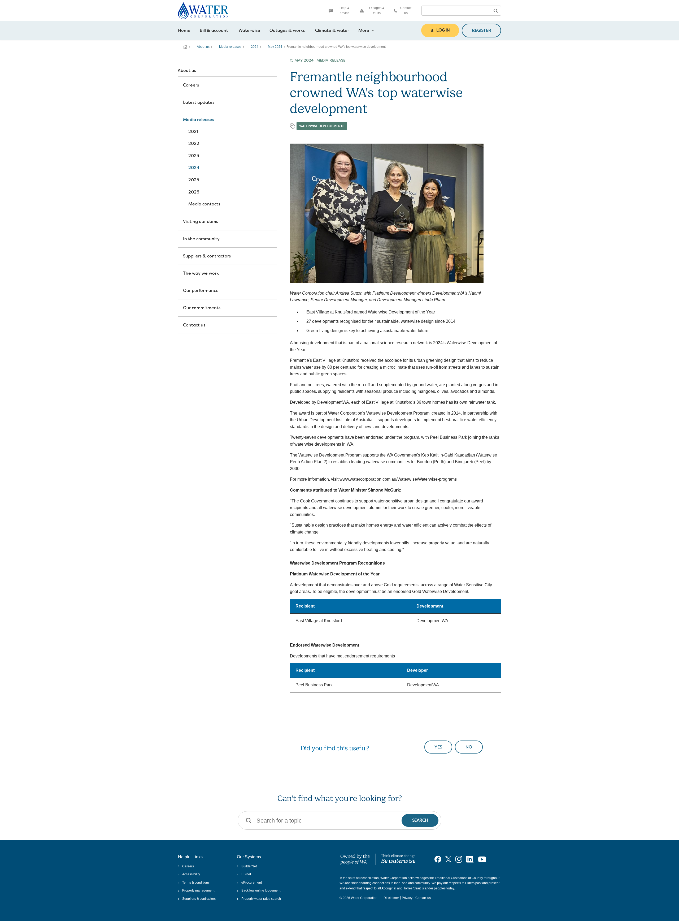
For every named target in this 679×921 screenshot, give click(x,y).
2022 (193, 143)
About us (203, 47)
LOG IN (443, 30)
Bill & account (214, 30)
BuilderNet (248, 866)
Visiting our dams (200, 221)
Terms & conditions (196, 882)
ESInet (246, 874)
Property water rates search (261, 899)
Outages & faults (376, 10)
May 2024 (275, 47)
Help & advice (344, 10)
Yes (438, 747)
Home (184, 30)
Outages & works (287, 30)
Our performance (201, 290)
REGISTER (481, 30)
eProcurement (251, 882)
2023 (193, 155)
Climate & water (332, 30)
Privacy (407, 898)
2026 (193, 192)
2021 (193, 131)
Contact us (405, 10)
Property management (198, 890)
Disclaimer (391, 898)
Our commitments (201, 308)
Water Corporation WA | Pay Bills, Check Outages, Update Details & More (185, 47)
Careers (191, 85)
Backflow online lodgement (260, 890)
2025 (193, 180)
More (363, 30)
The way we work (201, 273)
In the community (201, 239)
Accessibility (191, 874)
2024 (254, 47)
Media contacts (204, 204)
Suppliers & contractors (207, 256)
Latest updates (198, 102)
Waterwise (249, 30)
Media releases (230, 47)
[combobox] (456, 10)
